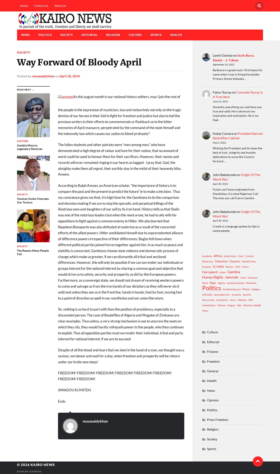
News (25, 35)
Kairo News (43, 465)
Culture (135, 35)
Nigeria (221, 283)
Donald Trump (249, 261)
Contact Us (41, 5)
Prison (246, 289)
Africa (218, 256)
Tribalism (242, 300)
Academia (207, 256)
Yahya (205, 310)
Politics (45, 35)
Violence (221, 305)
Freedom (213, 361)
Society (66, 35)
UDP (250, 300)
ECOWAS (218, 266)
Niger (213, 282)
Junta (243, 277)
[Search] (259, 5)
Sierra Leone (208, 300)
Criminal (249, 256)
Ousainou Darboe (235, 283)
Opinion (213, 400)
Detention (221, 261)
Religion (113, 35)
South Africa (222, 300)
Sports (156, 35)
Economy (206, 266)
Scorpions (236, 294)
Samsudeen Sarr (222, 294)
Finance (212, 351)
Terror (233, 300)
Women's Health (252, 305)
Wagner (232, 305)
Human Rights (212, 277)
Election (230, 266)
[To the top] (258, 461)
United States (209, 305)
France (245, 266)
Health (176, 35)
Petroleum (251, 283)
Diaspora (235, 261)
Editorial (90, 35)
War (239, 305)
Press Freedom (217, 419)
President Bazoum (232, 289)
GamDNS (35, 471)
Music (205, 283)
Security (247, 294)
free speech (210, 272)
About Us (60, 5)
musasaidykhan (43, 76)
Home (24, 5)
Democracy (207, 261)
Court (241, 256)
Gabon (222, 272)
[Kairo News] (140, 20)
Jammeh (231, 277)
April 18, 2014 (69, 76)
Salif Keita (207, 294)
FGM (237, 266)
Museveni (252, 277)
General (212, 371)
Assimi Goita (230, 256)
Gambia (234, 272)
